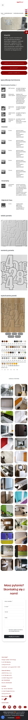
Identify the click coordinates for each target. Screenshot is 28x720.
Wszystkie (8, 334)
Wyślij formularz (14, 636)
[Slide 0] (13, 28)
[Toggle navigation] (3, 5)
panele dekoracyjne (8, 13)
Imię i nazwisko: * (9, 601)
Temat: (6, 612)
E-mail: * (7, 606)
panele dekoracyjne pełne (18, 13)
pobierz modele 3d (14, 73)
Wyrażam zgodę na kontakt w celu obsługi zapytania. (16, 630)
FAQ (3, 699)
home (2, 13)
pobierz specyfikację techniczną (14, 63)
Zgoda (18, 717)
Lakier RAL (17, 336)
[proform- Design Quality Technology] (14, 2)
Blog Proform (5, 696)
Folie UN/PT (11, 336)
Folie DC (14, 334)
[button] (2, 717)
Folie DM (20, 334)
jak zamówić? (14, 68)
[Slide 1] (15, 28)
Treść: (6, 617)
